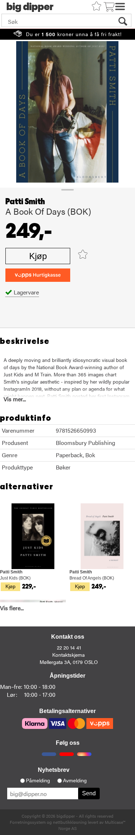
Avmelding (75, 780)
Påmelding (38, 780)
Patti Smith (25, 201)
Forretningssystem (28, 822)
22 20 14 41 (69, 647)
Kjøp (38, 256)
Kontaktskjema (68, 654)
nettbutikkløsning (70, 822)
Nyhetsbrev (53, 770)
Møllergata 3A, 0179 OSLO (69, 661)
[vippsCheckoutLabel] (37, 275)
